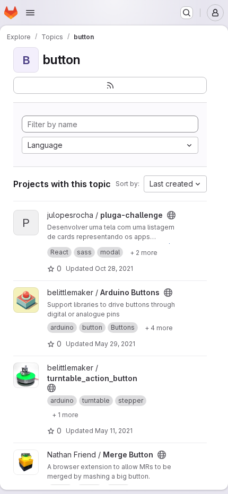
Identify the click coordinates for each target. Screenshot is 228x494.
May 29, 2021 (115, 344)
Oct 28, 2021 (114, 268)
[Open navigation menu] (30, 12)
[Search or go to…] (186, 12)
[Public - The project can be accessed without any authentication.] (171, 215)
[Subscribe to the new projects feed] (110, 85)
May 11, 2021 (114, 431)
